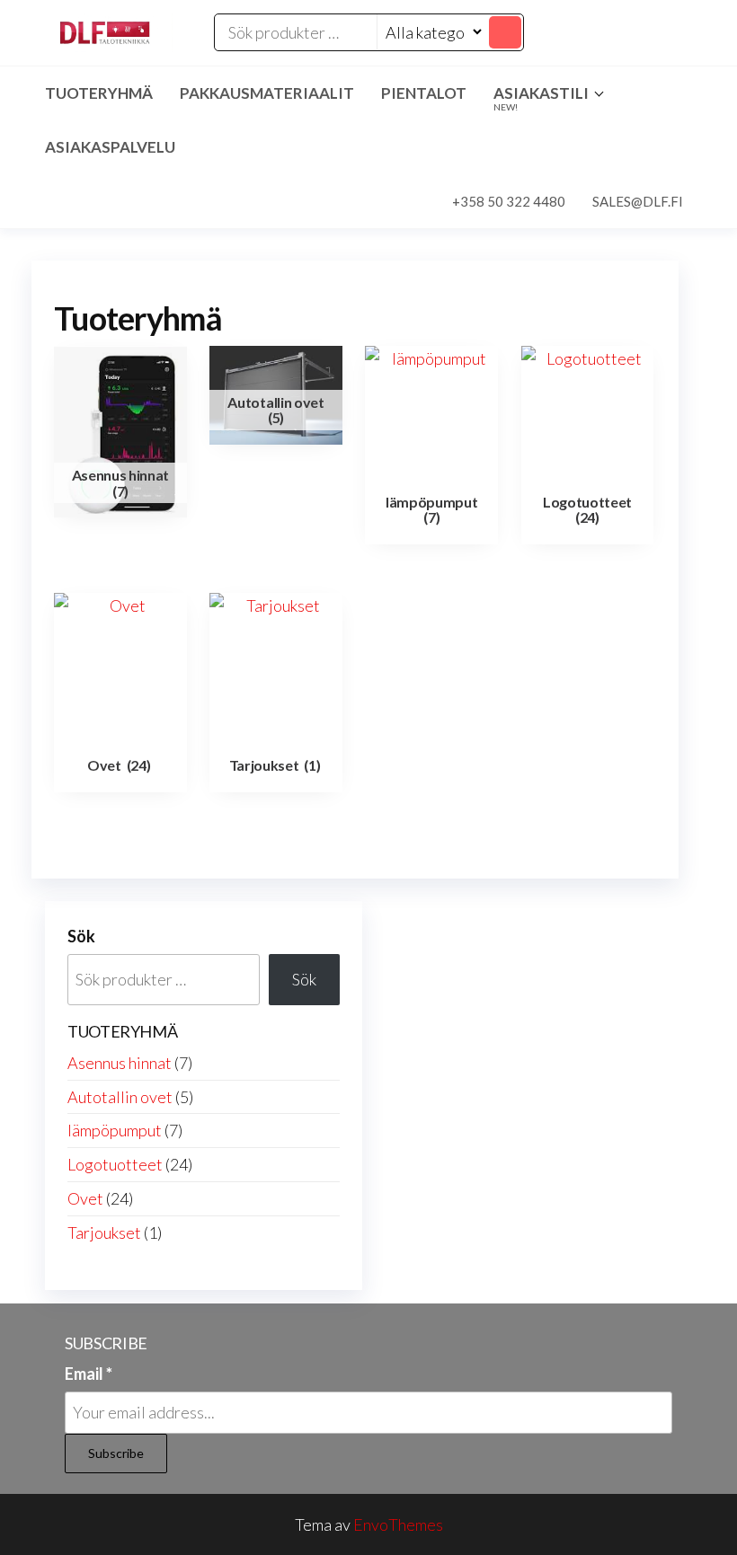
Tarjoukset (104, 1232)
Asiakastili (541, 98)
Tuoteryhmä (99, 93)
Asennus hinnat (119, 1063)
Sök (81, 936)
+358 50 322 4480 (508, 201)
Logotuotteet (115, 1164)
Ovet (85, 1198)
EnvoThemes (398, 1524)
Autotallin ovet (120, 1097)
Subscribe (116, 1453)
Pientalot (423, 93)
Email (88, 1373)
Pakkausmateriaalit (267, 93)
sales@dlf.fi (637, 201)
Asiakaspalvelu (110, 146)
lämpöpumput (114, 1130)
